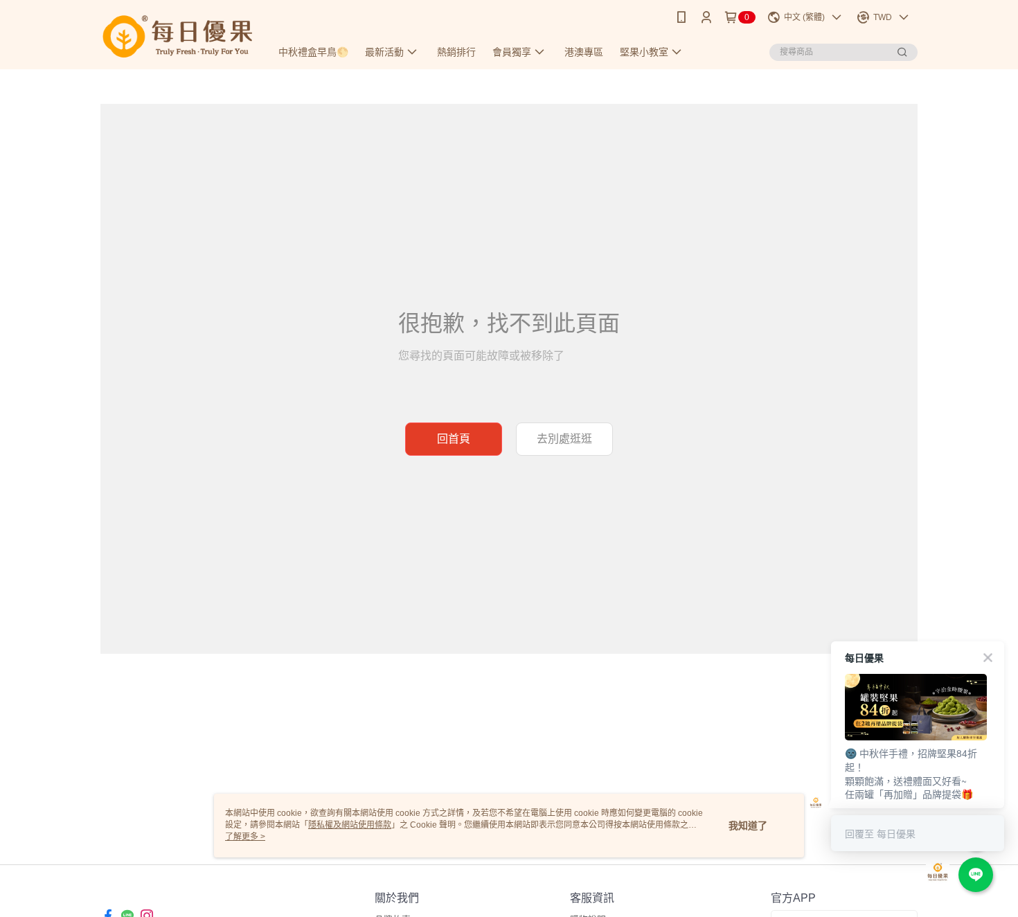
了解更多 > (245, 837)
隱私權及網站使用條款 (349, 825)
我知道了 (748, 825)
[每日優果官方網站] (177, 36)
